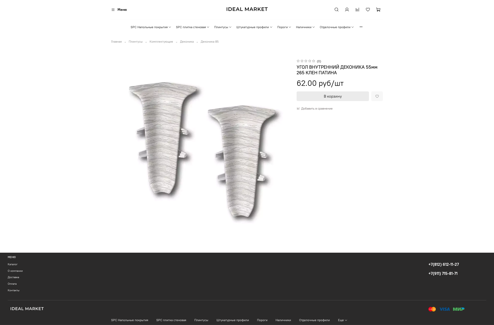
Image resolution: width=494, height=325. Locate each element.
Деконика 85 (210, 41)
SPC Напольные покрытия (149, 27)
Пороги (282, 27)
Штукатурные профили (252, 27)
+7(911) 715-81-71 (443, 273)
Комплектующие (161, 41)
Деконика (187, 41)
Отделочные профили (335, 27)
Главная (116, 41)
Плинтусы (221, 27)
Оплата (12, 283)
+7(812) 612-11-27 (443, 264)
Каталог (13, 264)
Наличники (303, 27)
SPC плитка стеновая (191, 27)
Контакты (13, 290)
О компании (15, 271)
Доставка (13, 277)
